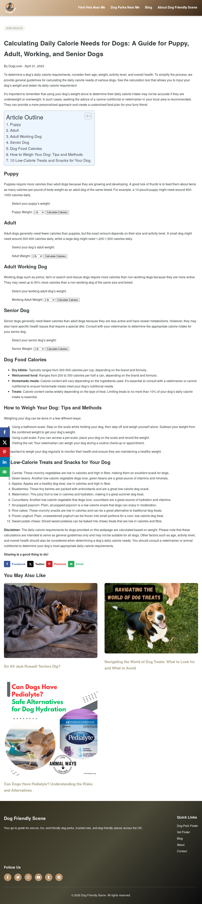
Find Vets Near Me (91, 7)
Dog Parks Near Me (125, 7)
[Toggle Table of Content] (86, 116)
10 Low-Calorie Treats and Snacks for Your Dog (50, 160)
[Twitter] (18, 877)
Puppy (15, 124)
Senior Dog (19, 142)
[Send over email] (5, 472)
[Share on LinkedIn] (5, 462)
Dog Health (14, 28)
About (180, 844)
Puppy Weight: (22, 212)
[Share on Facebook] (5, 432)
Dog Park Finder (187, 826)
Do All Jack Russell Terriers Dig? (32, 666)
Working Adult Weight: (27, 299)
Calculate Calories (57, 212)
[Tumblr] (48, 877)
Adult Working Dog (26, 136)
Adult (14, 130)
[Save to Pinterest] (5, 452)
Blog (148, 7)
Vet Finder (183, 832)
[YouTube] (38, 877)
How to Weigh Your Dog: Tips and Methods (46, 154)
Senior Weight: (22, 348)
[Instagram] (28, 877)
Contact (182, 851)
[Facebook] (7, 877)
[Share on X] (5, 442)
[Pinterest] (59, 877)
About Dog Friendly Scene (177, 7)
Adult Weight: (21, 256)
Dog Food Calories (26, 148)
